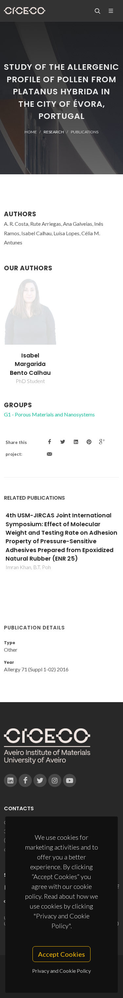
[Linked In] (10, 780)
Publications (84, 131)
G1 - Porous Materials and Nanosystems (49, 414)
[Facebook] (25, 780)
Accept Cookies (61, 954)
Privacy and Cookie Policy (61, 971)
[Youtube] (69, 780)
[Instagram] (54, 780)
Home (31, 131)
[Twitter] (40, 780)
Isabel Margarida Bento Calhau (30, 364)
